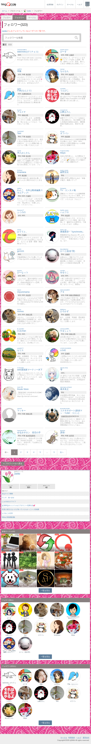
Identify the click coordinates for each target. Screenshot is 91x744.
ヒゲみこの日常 (7, 513)
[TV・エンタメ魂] (52, 195)
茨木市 (68, 416)
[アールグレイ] (25, 610)
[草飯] (9, 76)
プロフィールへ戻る (13, 463)
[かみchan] (9, 335)
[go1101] (9, 256)
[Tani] (9, 138)
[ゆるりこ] (52, 277)
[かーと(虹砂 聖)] (52, 256)
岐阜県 (71, 74)
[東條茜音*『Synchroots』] (52, 236)
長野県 (67, 314)
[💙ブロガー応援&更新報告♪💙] (10, 542)
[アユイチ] (9, 116)
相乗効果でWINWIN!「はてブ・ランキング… (63, 550)
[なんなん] (52, 76)
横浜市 (77, 295)
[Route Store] (9, 394)
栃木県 (28, 436)
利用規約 (71, 738)
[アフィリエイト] (46, 578)
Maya (73, 635)
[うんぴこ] (52, 95)
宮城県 (67, 353)
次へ (62, 452)
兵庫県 (24, 94)
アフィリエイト (46, 586)
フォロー (7, 18)
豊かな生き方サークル (28, 568)
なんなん (57, 684)
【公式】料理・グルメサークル (63, 567)
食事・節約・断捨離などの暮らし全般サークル (28, 585)
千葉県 (28, 196)
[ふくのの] (9, 217)
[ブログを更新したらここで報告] (46, 542)
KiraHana (57, 635)
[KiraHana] (9, 177)
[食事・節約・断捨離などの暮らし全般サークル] (28, 578)
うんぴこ (9, 701)
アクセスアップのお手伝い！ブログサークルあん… (10, 585)
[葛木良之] (52, 394)
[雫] (52, 374)
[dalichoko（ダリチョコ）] (9, 676)
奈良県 (28, 136)
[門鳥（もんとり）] (73, 676)
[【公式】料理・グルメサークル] (63, 560)
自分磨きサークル (45, 568)
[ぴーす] (52, 56)
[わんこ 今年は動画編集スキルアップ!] (9, 195)
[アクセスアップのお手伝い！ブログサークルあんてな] (10, 578)
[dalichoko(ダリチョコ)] (9, 56)
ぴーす (9, 618)
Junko (4, 31)
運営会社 (86, 738)
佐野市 (33, 436)
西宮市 (29, 94)
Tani (25, 635)
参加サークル (46, 486)
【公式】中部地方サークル (63, 585)
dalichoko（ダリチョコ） (9, 683)
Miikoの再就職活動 (8, 517)
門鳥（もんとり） (73, 684)
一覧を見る (45, 591)
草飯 (41, 684)
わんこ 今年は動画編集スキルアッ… (9, 651)
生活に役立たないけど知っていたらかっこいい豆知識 (20, 509)
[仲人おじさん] (9, 157)
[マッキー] (9, 415)
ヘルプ (78, 738)
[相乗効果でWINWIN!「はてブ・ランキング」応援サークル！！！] (63, 542)
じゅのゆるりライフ (9, 501)
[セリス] (9, 355)
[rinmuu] (9, 316)
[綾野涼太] (52, 177)
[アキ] (52, 296)
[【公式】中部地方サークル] (63, 578)
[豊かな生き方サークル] (28, 560)
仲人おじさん (9, 718)
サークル (32, 18)
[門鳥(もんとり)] (9, 95)
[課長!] (52, 437)
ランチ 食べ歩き (8, 497)
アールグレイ (25, 618)
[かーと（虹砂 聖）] (25, 644)
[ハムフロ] (52, 217)
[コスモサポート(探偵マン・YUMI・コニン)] (52, 415)
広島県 (67, 115)
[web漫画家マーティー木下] (9, 374)
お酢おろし (9, 635)
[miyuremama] (9, 296)
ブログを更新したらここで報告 (45, 550)
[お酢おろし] (52, 116)
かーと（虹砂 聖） (25, 652)
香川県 (28, 156)
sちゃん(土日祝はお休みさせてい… (73, 617)
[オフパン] (52, 138)
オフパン (41, 635)
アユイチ (57, 618)
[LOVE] (52, 355)
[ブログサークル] (8, 4)
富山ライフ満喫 (7, 494)
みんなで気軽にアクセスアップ (10, 567)
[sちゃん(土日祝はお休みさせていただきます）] (73, 610)
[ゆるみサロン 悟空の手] (9, 437)
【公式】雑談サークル (28, 550)
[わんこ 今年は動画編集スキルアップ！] (9, 644)
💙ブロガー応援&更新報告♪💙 (10, 550)
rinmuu (41, 618)
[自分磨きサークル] (46, 560)
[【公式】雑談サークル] (28, 542)
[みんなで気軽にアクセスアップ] (10, 560)
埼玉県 (67, 215)
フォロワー (28, 486)
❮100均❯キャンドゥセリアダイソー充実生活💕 (18, 505)
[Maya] (52, 157)
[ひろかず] (52, 316)
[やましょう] (52, 335)
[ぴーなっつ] (9, 277)
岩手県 (71, 436)
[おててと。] (9, 236)
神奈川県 (25, 115)
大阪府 (71, 55)
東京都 (28, 74)
